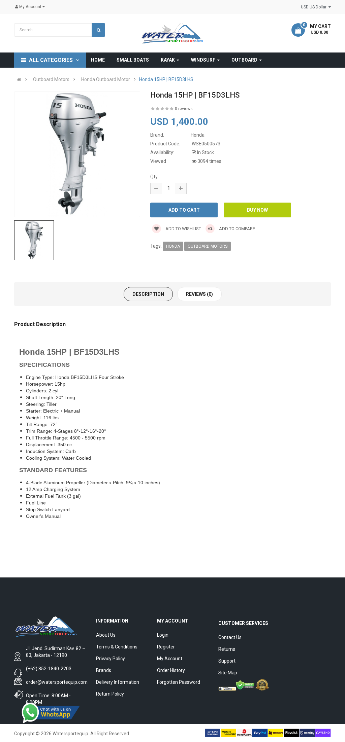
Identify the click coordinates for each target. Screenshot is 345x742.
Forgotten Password (178, 682)
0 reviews (184, 108)
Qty (154, 176)
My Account (169, 658)
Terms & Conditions (116, 646)
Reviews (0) (199, 294)
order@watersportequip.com (57, 682)
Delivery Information (117, 682)
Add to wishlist (182, 228)
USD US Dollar (314, 7)
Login (162, 635)
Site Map (227, 672)
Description (148, 294)
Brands (103, 670)
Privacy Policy (110, 658)
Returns (226, 649)
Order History (171, 670)
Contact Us (230, 637)
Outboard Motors (51, 79)
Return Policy (110, 694)
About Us (106, 635)
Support (227, 661)
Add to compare (236, 228)
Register (166, 646)
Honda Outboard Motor (105, 79)
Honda (173, 246)
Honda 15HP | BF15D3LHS (166, 79)
